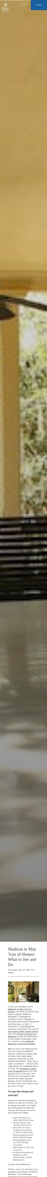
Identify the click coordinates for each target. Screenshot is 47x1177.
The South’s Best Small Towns (23, 1031)
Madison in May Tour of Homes (22, 1069)
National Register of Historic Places (21, 1042)
